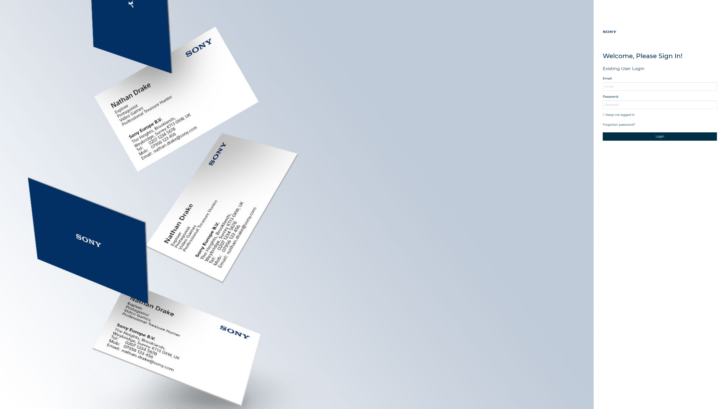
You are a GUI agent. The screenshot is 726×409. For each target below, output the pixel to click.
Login (660, 136)
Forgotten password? (619, 124)
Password (610, 96)
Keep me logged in (620, 115)
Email (607, 78)
